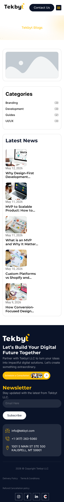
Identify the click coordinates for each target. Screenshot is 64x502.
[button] (58, 7)
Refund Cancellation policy (16, 488)
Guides (10, 115)
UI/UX (10, 121)
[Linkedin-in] (36, 496)
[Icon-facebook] (27, 496)
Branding (12, 103)
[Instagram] (18, 496)
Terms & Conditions (29, 478)
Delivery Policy (10, 478)
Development (15, 109)
